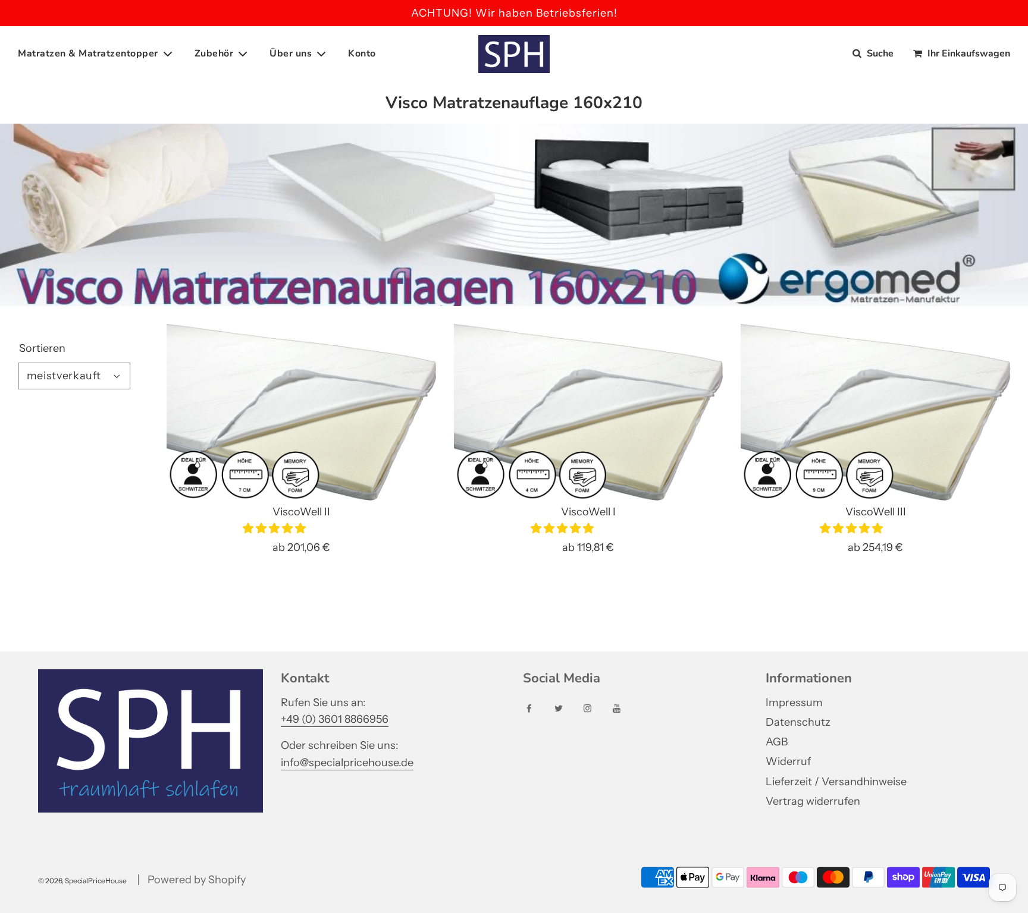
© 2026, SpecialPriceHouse (82, 880)
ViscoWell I (588, 511)
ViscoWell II (301, 511)
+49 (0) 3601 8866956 (334, 719)
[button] (275, 528)
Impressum (794, 702)
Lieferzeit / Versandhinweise (836, 781)
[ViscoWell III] (875, 412)
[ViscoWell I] (588, 412)
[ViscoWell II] (301, 412)
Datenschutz (798, 722)
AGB (777, 741)
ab (301, 547)
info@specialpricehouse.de (347, 762)
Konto (362, 53)
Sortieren (42, 348)
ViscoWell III (875, 511)
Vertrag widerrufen (813, 801)
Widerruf (788, 761)
